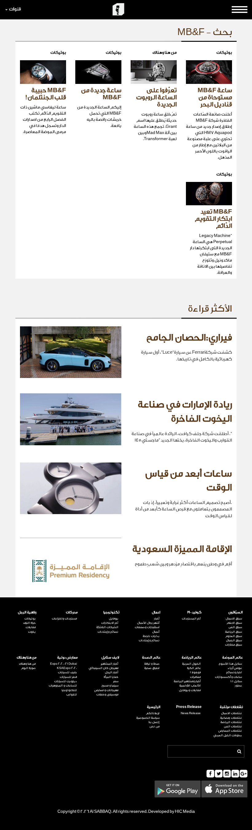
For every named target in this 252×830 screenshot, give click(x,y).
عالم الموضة (232, 657)
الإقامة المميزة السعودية (182, 549)
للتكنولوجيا (69, 690)
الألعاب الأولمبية (190, 685)
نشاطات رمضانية (231, 717)
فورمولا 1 (195, 672)
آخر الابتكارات (109, 622)
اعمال (156, 612)
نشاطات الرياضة (231, 722)
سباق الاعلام (234, 622)
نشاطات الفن (233, 726)
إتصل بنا (153, 722)
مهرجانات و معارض (106, 690)
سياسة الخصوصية (147, 717)
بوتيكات (30, 618)
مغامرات (195, 677)
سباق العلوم (233, 636)
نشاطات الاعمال (231, 713)
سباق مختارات (233, 644)
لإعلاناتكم (152, 713)
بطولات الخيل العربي (227, 735)
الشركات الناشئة (107, 627)
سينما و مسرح (109, 685)
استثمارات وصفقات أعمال (147, 629)
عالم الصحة (151, 657)
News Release (191, 713)
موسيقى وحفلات (107, 694)
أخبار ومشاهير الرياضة (187, 681)
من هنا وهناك (27, 657)
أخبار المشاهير (109, 663)
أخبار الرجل (111, 672)
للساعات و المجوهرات (63, 685)
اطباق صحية (151, 668)
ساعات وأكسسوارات (228, 677)
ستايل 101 (236, 681)
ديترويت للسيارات (65, 681)
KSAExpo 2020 (67, 668)
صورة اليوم (28, 668)
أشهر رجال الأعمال (148, 622)
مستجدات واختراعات (64, 618)
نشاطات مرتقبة (231, 707)
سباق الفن (235, 627)
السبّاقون (235, 612)
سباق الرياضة (233, 631)
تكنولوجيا (111, 612)
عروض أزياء (235, 668)
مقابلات (31, 627)
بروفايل (113, 618)
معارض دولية (67, 657)
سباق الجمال (234, 640)
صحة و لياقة (151, 663)
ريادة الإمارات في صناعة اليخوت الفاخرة (185, 411)
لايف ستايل (110, 657)
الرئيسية (153, 707)
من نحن (154, 726)
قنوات (15, 9)
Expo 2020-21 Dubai (63, 663)
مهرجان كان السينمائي (103, 668)
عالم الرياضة (192, 657)
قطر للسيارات (68, 677)
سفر (115, 681)
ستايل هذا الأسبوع (230, 663)
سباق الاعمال (234, 618)
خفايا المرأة (111, 677)
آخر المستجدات (191, 618)
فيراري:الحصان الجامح (189, 337)
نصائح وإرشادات (149, 640)
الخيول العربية (191, 663)
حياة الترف (29, 622)
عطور (238, 685)
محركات (72, 612)
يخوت (32, 631)
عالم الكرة (194, 668)
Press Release (189, 707)
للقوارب (71, 694)
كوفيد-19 (194, 612)
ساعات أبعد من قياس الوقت (188, 481)
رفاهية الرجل (27, 612)
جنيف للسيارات (67, 672)
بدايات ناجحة (151, 636)
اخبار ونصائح (234, 672)
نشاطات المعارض (230, 730)
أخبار (156, 618)
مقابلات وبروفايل (190, 690)
